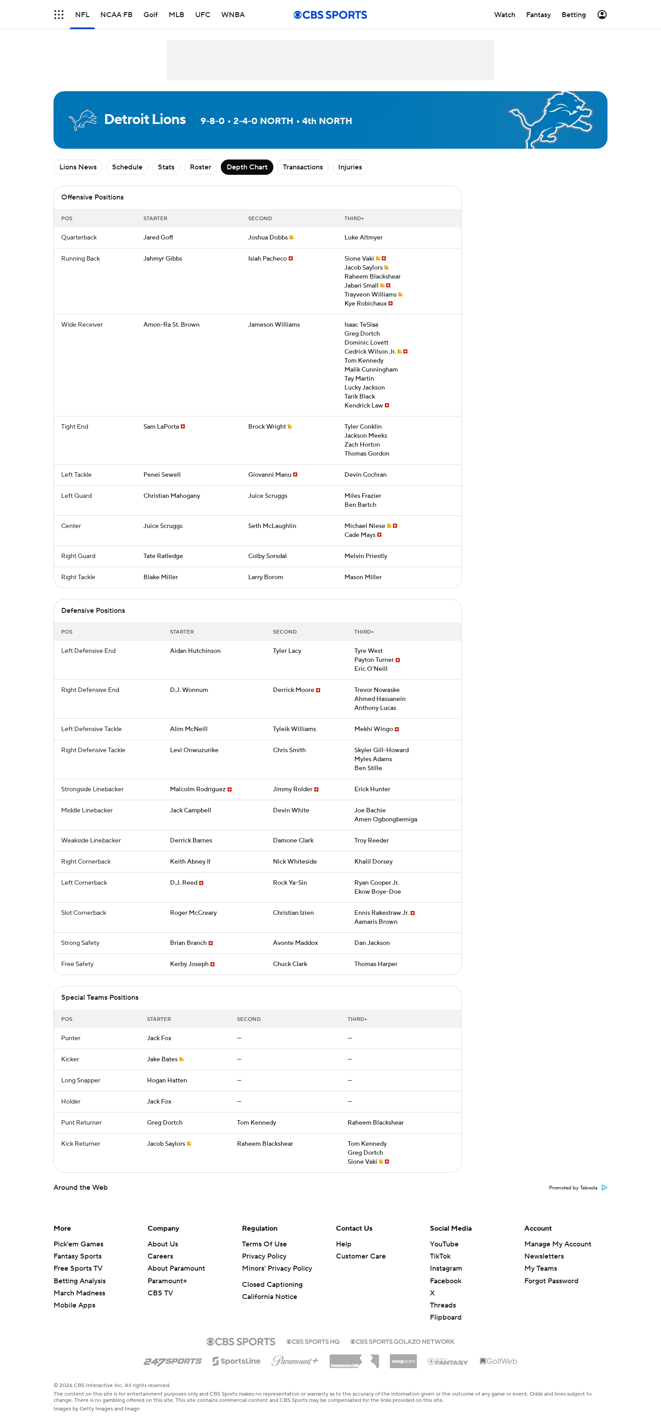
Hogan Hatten (167, 1081)
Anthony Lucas (375, 708)
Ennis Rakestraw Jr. (381, 913)
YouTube (444, 1244)
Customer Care (361, 1256)
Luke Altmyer (363, 238)
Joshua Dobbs (268, 238)
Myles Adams (373, 759)
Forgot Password (551, 1281)
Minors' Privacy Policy (277, 1268)
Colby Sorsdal (267, 556)
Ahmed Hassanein (380, 699)
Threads (443, 1305)
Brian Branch (188, 943)
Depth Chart (247, 167)
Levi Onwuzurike (194, 750)
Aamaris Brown (375, 922)
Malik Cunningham (371, 370)
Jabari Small (361, 286)
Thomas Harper (375, 964)
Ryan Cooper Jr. (376, 883)
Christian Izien (293, 913)
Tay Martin (359, 379)
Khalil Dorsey (373, 862)
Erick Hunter (372, 789)
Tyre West (368, 651)
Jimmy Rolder (293, 789)
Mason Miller (363, 577)
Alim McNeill (189, 729)
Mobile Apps (74, 1305)
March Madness (79, 1293)
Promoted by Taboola (573, 1188)
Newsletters (544, 1256)
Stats (166, 167)
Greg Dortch (362, 334)
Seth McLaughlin (272, 526)
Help (344, 1244)
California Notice (269, 1296)
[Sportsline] (237, 1359)
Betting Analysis (80, 1281)
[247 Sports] (172, 1359)
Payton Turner (374, 660)
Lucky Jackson (364, 388)
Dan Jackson (372, 943)
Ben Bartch (360, 505)
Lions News (78, 167)
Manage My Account (557, 1244)
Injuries (350, 167)
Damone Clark (293, 841)
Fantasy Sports (78, 1256)
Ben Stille (368, 768)
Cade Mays (359, 535)
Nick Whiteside (295, 862)
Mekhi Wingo (373, 729)
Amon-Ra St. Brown (171, 325)
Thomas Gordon (366, 454)
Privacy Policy (264, 1256)
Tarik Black (359, 397)
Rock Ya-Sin (290, 883)
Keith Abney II (190, 862)
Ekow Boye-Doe (377, 892)
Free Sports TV (78, 1268)
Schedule (127, 167)
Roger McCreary (193, 913)
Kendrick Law (363, 406)
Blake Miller (160, 577)
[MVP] (403, 1357)
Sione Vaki (359, 259)
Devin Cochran (365, 475)
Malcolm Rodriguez (198, 789)
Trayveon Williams (370, 295)
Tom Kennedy (364, 361)
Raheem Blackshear (372, 277)
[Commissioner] (354, 1357)
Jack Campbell (190, 811)
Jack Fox (159, 1038)
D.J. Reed (183, 883)
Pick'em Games (78, 1244)
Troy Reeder (371, 841)
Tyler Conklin (363, 427)
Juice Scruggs (267, 496)
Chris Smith (289, 750)
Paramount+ (167, 1281)
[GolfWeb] (499, 1361)
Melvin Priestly (365, 556)
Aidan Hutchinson (195, 651)
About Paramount (176, 1268)
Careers (160, 1256)
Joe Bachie (370, 811)
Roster (200, 167)
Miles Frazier (362, 496)
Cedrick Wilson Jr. (370, 352)
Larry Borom (265, 577)
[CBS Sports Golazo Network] (402, 1340)
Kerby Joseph (189, 964)
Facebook (445, 1281)
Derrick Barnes (191, 841)
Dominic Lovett (366, 343)
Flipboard (446, 1317)
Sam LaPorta (161, 427)
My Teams (540, 1268)
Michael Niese (364, 526)
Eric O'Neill (371, 669)
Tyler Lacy (287, 651)
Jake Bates (162, 1059)
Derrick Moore (293, 690)
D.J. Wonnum (189, 690)
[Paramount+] (295, 1359)
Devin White (291, 811)
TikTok (440, 1256)
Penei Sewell (162, 475)
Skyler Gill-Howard (381, 750)
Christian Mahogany (171, 496)
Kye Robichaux (365, 304)
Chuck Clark (290, 964)
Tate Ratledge (163, 556)
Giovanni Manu (269, 475)
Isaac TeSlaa (361, 325)
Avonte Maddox (295, 943)
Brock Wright (267, 427)
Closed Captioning (272, 1284)
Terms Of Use (264, 1244)
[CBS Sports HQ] (312, 1340)
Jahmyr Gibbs (162, 259)
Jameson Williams (274, 325)
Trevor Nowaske (377, 690)
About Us (162, 1244)
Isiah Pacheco (267, 259)
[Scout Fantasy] (448, 1361)
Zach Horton (362, 445)
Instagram (446, 1268)
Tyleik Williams (294, 729)
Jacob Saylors (363, 268)
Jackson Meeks (365, 436)
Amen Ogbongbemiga (385, 820)
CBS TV (160, 1293)
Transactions (303, 167)
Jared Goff (158, 238)
